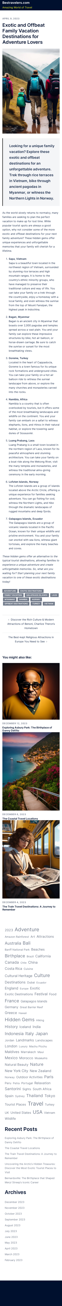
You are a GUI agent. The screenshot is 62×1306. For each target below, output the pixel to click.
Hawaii (23, 1013)
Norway (36, 599)
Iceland (25, 1027)
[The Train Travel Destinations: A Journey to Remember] (31, 859)
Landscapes (44, 1040)
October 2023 (13, 1213)
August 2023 (12, 1225)
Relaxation (42, 1083)
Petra (16, 1083)
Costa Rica (13, 968)
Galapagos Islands (36, 595)
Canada (12, 962)
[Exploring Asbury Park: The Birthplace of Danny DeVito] (31, 691)
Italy (29, 1033)
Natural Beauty (16, 1065)
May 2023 (11, 1242)
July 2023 (11, 1231)
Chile (24, 962)
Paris (48, 1076)
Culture (42, 975)
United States (20, 1113)
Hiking (40, 1020)
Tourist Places (15, 1104)
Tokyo (50, 1096)
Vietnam (48, 603)
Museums (41, 1058)
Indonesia (14, 1033)
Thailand (34, 1095)
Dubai (31, 982)
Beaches (38, 949)
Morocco (26, 1058)
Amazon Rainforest (17, 936)
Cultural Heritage (18, 976)
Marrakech (28, 1052)
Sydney (20, 1096)
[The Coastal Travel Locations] (31, 771)
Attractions (45, 936)
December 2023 (14, 1202)
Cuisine (28, 968)
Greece (11, 1013)
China (33, 962)
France (12, 1000)
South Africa (42, 1089)
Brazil (30, 956)
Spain (9, 1096)
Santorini (13, 1089)
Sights (26, 1089)
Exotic (35, 988)
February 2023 (13, 1260)
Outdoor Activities (29, 1077)
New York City (16, 1071)
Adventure (10, 591)
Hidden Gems (19, 1019)
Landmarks (25, 1040)
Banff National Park (17, 949)
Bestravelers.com (16, 3)
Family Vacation (13, 595)
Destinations (15, 982)
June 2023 (11, 1237)
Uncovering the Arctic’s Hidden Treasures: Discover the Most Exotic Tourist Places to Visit (30, 1168)
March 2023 (12, 1254)
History (11, 1026)
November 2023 (14, 1207)
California (43, 956)
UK (7, 1113)
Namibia (23, 599)
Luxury (23, 1046)
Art (33, 936)
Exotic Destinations (31, 591)
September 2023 (15, 1219)
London (11, 1046)
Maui (41, 1052)
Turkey (36, 603)
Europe (24, 988)
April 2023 (11, 1248)
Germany (11, 1007)
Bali (27, 943)
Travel (35, 1103)
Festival (41, 994)
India (37, 1027)
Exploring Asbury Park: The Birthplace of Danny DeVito (27, 729)
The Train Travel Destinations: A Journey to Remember (28, 908)
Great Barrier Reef (31, 1007)
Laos (54, 595)
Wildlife (10, 1119)
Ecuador (41, 982)
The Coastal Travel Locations (20, 818)
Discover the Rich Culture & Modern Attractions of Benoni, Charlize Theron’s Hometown (31, 624)
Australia (13, 943)
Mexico (11, 1058)
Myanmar (10, 599)
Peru (8, 1083)
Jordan (9, 1040)
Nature (36, 1064)
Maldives (12, 1052)
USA (37, 1112)
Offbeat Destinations (16, 603)
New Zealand (40, 1071)
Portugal (27, 1083)
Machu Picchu (38, 1046)
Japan (41, 1033)
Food (52, 994)
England (11, 988)
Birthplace (15, 955)
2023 (9, 930)
